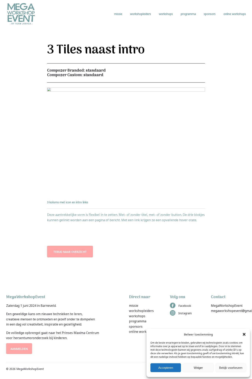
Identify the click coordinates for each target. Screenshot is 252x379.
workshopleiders (140, 13)
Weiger (198, 367)
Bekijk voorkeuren (230, 367)
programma (188, 13)
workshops (166, 13)
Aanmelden (19, 348)
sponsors (210, 13)
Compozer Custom (64, 75)
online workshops (234, 13)
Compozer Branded (65, 70)
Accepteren (165, 367)
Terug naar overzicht (70, 251)
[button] (244, 334)
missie (118, 13)
